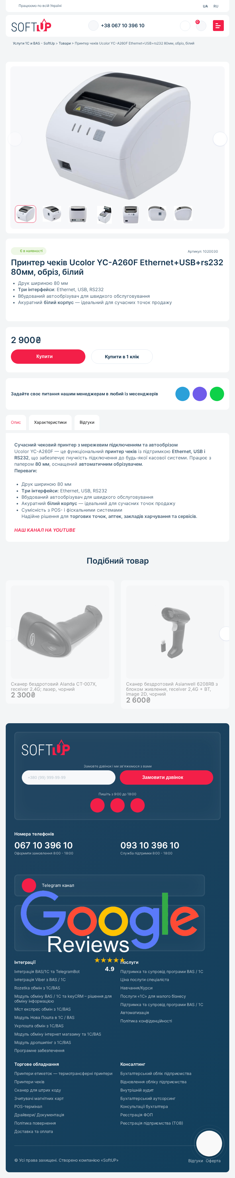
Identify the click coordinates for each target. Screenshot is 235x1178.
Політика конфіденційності (146, 1021)
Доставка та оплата (33, 1131)
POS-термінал (28, 1106)
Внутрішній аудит (137, 1090)
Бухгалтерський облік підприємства (155, 1073)
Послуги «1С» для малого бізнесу (153, 996)
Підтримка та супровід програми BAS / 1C (161, 971)
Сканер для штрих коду (37, 1090)
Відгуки (195, 1160)
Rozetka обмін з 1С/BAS (37, 988)
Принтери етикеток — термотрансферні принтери (63, 1073)
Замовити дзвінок (162, 777)
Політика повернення (35, 1123)
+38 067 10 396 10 (122, 25)
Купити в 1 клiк (122, 356)
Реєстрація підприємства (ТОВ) (151, 1123)
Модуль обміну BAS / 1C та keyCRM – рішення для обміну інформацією (63, 998)
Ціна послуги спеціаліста (144, 979)
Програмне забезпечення (39, 1050)
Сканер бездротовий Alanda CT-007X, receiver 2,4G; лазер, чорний (54, 687)
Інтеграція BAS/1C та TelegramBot (47, 971)
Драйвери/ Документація (39, 1115)
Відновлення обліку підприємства (153, 1082)
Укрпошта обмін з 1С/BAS (39, 1026)
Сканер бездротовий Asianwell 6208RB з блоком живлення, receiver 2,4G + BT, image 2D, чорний (172, 689)
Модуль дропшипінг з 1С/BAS (42, 1042)
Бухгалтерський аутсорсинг (147, 1098)
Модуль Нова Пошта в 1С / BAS (44, 1017)
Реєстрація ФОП (136, 1115)
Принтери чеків (29, 1082)
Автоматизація (134, 1012)
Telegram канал (58, 885)
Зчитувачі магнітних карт (39, 1098)
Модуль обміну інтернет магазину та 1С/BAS (57, 1034)
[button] (220, 139)
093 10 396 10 (149, 845)
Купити (44, 356)
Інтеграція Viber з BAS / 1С (40, 979)
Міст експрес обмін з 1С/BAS (42, 1009)
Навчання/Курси (136, 988)
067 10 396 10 (43, 845)
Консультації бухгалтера (144, 1106)
